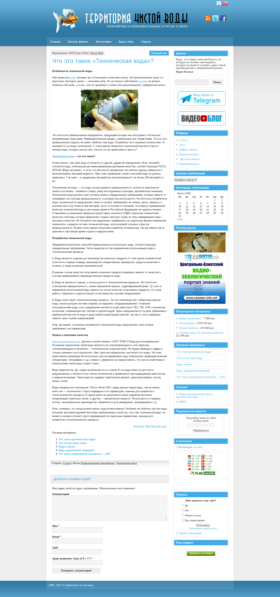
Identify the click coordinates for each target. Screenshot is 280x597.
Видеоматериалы (189, 164)
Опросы (146, 41)
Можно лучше (193, 515)
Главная (55, 41)
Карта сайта (126, 41)
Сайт (55, 547)
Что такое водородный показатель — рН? (84, 453)
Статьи (67, 463)
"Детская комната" (190, 159)
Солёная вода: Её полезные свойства (201, 332)
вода (72, 77)
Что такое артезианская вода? (77, 439)
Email (56, 536)
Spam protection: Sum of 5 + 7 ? (71, 558)
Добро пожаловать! (190, 318)
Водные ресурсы (189, 154)
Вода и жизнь (67, 446)
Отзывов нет (159, 53)
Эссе (182, 144)
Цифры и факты (188, 149)
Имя (55, 526)
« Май (179, 219)
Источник (138, 426)
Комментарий (60, 494)
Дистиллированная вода (66, 341)
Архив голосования (190, 533)
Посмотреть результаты (203, 528)
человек (143, 81)
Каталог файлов (78, 41)
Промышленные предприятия (97, 463)
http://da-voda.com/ (156, 426)
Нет (187, 510)
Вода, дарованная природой (76, 450)
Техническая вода (63, 156)
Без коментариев (195, 520)
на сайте (189, 447)
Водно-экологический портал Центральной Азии (194, 395)
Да (186, 505)
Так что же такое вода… (73, 443)
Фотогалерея (103, 41)
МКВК (182, 401)
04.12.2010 (97, 53)
